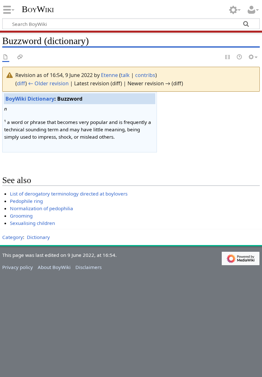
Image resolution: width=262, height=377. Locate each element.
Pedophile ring (26, 201)
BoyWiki (38, 9)
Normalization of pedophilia (41, 208)
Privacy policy (17, 267)
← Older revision (48, 83)
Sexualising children (32, 223)
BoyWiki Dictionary (29, 98)
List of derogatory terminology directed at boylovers (68, 193)
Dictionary (38, 237)
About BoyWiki (54, 267)
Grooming (21, 215)
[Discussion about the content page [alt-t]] (20, 57)
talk (125, 75)
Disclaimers (88, 267)
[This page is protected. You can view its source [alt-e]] (227, 57)
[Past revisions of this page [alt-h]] (239, 57)
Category (12, 237)
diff (21, 83)
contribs (145, 75)
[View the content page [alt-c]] (5, 57)
